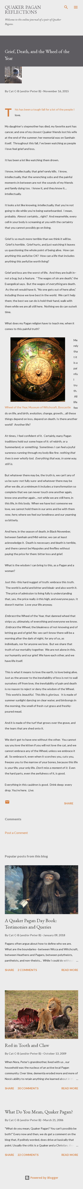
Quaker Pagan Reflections (23, 9)
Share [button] (68, 803)
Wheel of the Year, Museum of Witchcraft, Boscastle (38, 407)
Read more (69, 970)
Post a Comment (16, 833)
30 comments (28, 1088)
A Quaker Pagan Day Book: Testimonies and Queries (31, 923)
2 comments (27, 970)
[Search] (66, 7)
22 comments (28, 1154)
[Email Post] (7, 803)
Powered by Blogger (44, 1178)
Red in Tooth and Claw (27, 1045)
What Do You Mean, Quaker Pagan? (39, 1112)
